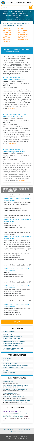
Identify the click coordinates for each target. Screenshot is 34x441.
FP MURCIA (21, 38)
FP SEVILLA (6, 41)
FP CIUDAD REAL (23, 30)
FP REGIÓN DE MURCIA (9, 372)
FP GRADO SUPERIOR (9, 332)
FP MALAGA (6, 38)
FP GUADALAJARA (23, 34)
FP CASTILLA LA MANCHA (10, 363)
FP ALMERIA (6, 28)
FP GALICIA (6, 370)
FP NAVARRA (6, 39)
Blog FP (17, 322)
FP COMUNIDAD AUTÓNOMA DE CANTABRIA (15, 365)
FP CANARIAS (6, 361)
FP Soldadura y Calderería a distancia (15, 385)
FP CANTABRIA (7, 30)
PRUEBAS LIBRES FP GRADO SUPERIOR (13, 341)
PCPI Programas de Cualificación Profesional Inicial (13, 348)
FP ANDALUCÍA (7, 358)
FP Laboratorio (8, 381)
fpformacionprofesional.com (21, 436)
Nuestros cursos (24, 430)
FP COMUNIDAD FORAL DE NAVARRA (13, 367)
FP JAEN (5, 36)
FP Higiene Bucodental (10, 393)
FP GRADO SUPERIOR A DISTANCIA (12, 336)
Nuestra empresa (17, 432)
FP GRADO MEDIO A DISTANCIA (11, 339)
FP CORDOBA (7, 32)
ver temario (11, 108)
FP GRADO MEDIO (8, 334)
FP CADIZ (21, 28)
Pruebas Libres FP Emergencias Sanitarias (16, 401)
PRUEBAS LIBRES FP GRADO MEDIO (12, 343)
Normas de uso (9, 430)
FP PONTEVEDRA (23, 39)
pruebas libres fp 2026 (18, 419)
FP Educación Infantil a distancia (13, 397)
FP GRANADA (7, 34)
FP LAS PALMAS (22, 36)
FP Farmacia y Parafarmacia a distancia (15, 389)
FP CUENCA (21, 32)
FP (17, 17)
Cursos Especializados (10, 346)
